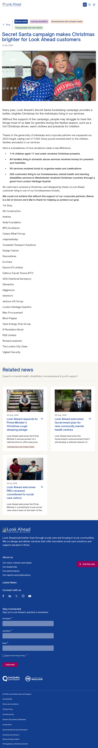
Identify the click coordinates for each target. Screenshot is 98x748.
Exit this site (89, 564)
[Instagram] (23, 596)
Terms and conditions (11, 704)
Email (5, 643)
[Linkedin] (10, 596)
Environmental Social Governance (15, 730)
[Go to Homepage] (12, 5)
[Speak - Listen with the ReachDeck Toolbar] (85, 5)
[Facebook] (3, 596)
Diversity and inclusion (11, 735)
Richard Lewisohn (21, 744)
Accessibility (7, 699)
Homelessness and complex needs (20, 447)
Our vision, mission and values (17, 562)
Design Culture (13, 739)
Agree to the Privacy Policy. (16, 655)
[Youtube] (30, 596)
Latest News (10, 582)
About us (8, 557)
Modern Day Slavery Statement (14, 719)
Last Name (7, 630)
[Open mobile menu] (93, 4)
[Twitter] (16, 596)
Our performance (11, 571)
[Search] (89, 4)
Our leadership (10, 567)
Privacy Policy (8, 709)
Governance (7, 725)
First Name (7, 618)
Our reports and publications (16, 575)
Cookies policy (8, 714)
